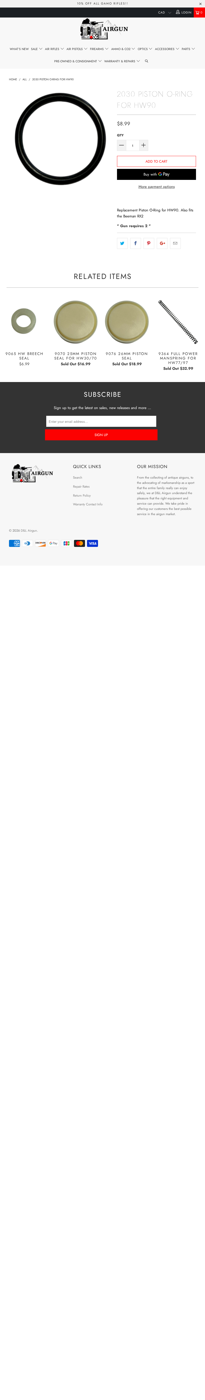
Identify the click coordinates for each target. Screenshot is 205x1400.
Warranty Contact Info (87, 504)
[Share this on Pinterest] (149, 243)
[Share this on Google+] (162, 243)
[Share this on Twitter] (122, 243)
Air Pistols (75, 49)
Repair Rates (81, 486)
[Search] (147, 61)
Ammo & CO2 (121, 49)
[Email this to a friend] (175, 243)
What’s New (19, 49)
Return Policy (82, 495)
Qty (120, 135)
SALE (35, 49)
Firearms (97, 49)
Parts (186, 49)
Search (77, 477)
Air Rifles (52, 49)
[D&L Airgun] (102, 30)
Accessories (165, 49)
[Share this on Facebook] (135, 243)
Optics (143, 49)
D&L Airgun (29, 530)
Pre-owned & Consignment (76, 61)
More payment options (156, 186)
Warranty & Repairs (120, 61)
